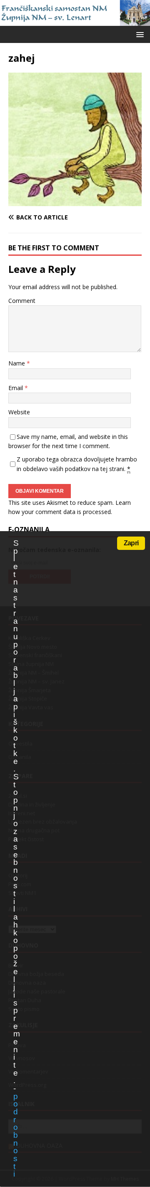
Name (17, 363)
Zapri (131, 543)
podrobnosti (15, 1135)
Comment (21, 301)
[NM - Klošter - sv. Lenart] (75, 21)
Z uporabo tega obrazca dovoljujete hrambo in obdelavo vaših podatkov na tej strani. (77, 463)
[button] (138, 34)
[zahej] (75, 201)
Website (19, 412)
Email (16, 388)
